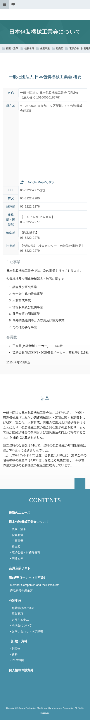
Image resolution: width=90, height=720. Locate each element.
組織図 (59, 48)
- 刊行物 (15, 648)
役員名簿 (29, 48)
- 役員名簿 (16, 535)
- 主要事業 (16, 540)
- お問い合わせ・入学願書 (26, 631)
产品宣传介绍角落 (21, 590)
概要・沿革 (12, 48)
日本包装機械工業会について (29, 521)
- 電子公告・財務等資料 (25, 552)
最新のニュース (19, 512)
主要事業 (45, 48)
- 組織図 (15, 546)
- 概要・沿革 (18, 529)
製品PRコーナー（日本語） (28, 577)
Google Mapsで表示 (40, 182)
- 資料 (13, 654)
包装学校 (15, 600)
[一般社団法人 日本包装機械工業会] (45, 14)
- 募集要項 (16, 613)
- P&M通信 (17, 660)
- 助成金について (21, 625)
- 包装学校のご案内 (22, 608)
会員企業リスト (19, 568)
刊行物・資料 (18, 641)
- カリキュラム (19, 619)
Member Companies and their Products (34, 585)
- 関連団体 (16, 558)
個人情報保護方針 (21, 670)
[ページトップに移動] (79, 483)
